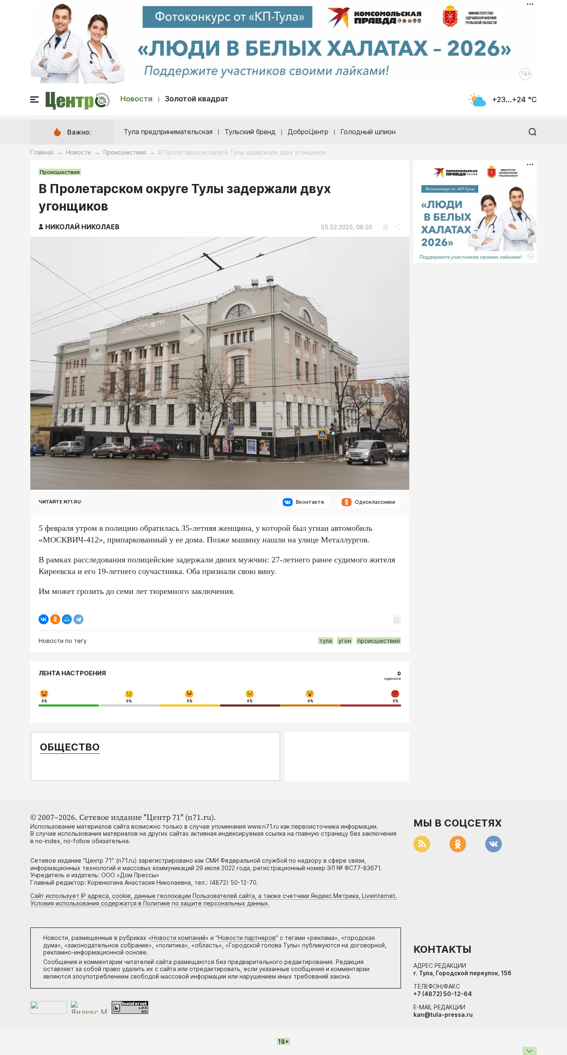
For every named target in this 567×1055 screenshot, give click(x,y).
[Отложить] (385, 227)
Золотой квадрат (197, 98)
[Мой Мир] (67, 619)
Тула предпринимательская (168, 132)
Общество (70, 747)
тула (325, 640)
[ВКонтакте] (44, 619)
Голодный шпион (368, 132)
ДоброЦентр (308, 132)
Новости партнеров (247, 937)
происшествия (378, 640)
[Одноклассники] (55, 619)
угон (344, 640)
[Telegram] (78, 619)
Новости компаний (178, 937)
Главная (42, 152)
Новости (136, 98)
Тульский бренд (250, 132)
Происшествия (124, 152)
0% (44, 701)
